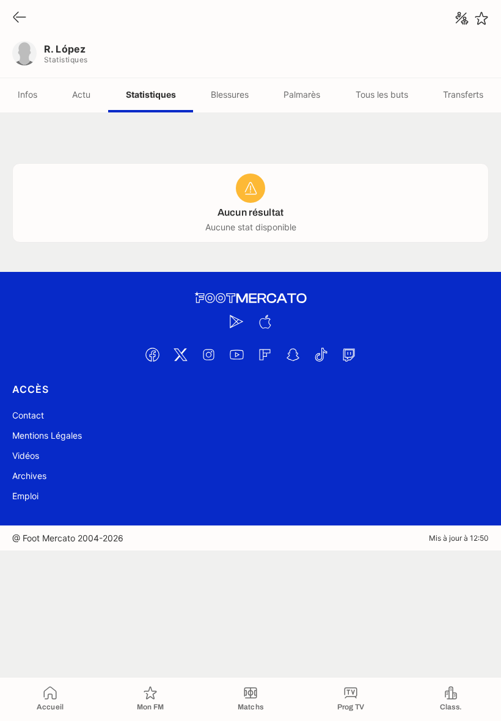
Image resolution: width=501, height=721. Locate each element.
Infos (27, 94)
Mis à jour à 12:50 (459, 538)
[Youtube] (236, 354)
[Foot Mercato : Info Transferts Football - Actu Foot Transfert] (250, 298)
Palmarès (301, 94)
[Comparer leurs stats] (462, 18)
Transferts (463, 94)
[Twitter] (180, 354)
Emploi (25, 496)
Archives (29, 475)
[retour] (19, 18)
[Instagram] (208, 354)
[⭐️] (481, 18)
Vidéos (25, 455)
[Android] (236, 321)
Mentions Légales (47, 435)
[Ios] (264, 321)
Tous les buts (382, 94)
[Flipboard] (264, 354)
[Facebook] (152, 354)
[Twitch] (349, 354)
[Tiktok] (321, 354)
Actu (81, 94)
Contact (28, 415)
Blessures (230, 94)
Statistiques (151, 94)
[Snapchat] (292, 354)
